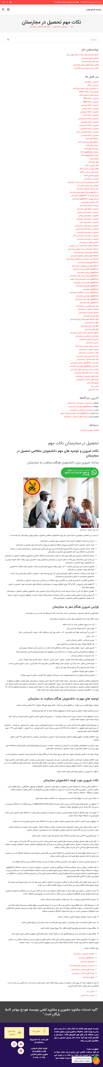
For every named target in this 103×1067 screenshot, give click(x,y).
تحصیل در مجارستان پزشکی (88, 215)
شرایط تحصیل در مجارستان (89, 312)
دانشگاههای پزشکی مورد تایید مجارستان (84, 275)
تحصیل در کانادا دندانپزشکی (88, 118)
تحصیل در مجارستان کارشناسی (88, 232)
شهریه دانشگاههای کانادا (90, 155)
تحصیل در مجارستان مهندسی (88, 239)
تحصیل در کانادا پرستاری (90, 105)
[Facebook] (10, 2)
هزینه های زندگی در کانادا (89, 172)
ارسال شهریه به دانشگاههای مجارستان (85, 195)
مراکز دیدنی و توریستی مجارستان (86, 68)
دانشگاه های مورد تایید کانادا (88, 142)
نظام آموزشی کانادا (92, 165)
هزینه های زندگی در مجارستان (83, 973)
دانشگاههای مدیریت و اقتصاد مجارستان (84, 292)
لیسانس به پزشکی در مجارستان (87, 336)
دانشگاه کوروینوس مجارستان (88, 262)
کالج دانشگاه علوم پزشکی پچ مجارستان (84, 319)
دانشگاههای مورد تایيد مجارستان (87, 299)
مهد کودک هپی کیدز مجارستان (87, 356)
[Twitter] (7, 2)
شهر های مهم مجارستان (90, 61)
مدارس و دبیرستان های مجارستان (82, 965)
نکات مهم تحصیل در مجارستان (88, 359)
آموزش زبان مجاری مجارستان (88, 185)
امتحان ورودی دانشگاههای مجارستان (85, 198)
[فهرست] (8, 9)
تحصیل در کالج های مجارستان (88, 209)
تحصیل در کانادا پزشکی (90, 108)
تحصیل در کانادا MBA (91, 101)
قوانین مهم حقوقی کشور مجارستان (86, 64)
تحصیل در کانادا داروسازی (89, 111)
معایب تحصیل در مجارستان (89, 352)
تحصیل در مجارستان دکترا (89, 222)
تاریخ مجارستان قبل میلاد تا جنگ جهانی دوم (83, 54)
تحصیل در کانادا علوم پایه (90, 121)
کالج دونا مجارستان (92, 322)
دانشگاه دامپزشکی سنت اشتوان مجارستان (83, 249)
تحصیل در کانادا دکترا (91, 115)
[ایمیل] (21, 1044)
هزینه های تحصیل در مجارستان (82, 969)
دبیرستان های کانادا (91, 148)
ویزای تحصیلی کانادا (91, 175)
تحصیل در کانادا (93, 85)
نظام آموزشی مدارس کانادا (89, 168)
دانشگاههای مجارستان (86, 957)
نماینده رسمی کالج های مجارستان (86, 372)
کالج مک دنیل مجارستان (90, 326)
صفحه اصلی (94, 158)
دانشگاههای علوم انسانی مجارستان (86, 282)
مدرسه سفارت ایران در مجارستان (87, 346)
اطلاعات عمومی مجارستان (89, 430)
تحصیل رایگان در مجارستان (89, 242)
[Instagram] (3, 2)
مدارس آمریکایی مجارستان (89, 339)
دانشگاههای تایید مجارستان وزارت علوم (85, 279)
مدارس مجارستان (92, 342)
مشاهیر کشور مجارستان (90, 58)
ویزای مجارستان (88, 977)
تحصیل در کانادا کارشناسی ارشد (87, 132)
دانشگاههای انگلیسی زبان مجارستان (86, 269)
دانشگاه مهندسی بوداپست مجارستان (85, 265)
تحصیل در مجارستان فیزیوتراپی (87, 229)
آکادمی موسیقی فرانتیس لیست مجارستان (83, 182)
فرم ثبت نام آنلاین (87, 995)
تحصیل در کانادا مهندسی (90, 135)
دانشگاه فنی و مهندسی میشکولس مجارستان (83, 259)
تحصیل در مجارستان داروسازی (88, 218)
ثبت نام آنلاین (93, 389)
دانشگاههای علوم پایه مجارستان (87, 285)
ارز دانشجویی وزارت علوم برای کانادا (86, 88)
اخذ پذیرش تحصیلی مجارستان (87, 188)
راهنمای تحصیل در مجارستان (88, 309)
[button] (3, 9)
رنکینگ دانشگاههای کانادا (90, 152)
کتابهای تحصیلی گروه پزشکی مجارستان (84, 332)
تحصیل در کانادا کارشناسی (89, 128)
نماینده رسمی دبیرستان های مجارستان (85, 369)
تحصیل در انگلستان (92, 81)
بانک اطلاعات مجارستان (90, 202)
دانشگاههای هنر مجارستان (89, 302)
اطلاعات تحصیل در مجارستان (83, 953)
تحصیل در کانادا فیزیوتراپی (89, 125)
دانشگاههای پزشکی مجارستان (88, 272)
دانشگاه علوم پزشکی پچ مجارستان (86, 252)
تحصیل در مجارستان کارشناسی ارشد (86, 235)
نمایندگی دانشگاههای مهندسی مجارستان (84, 366)
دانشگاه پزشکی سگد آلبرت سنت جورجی (84, 245)
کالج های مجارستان (87, 961)
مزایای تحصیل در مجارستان (89, 349)
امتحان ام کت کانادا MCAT (89, 91)
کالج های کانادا (93, 162)
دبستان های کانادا (92, 145)
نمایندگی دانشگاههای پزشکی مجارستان (84, 362)
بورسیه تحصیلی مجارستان (89, 205)
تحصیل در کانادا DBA (91, 98)
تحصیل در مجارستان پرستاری (88, 212)
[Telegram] (21, 1051)
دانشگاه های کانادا (92, 138)
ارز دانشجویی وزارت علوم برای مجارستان (84, 192)
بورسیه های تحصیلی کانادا (89, 95)
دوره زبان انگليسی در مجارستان (87, 306)
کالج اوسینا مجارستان (91, 316)
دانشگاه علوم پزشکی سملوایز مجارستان (84, 255)
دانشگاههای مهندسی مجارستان (87, 295)
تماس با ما (90, 991)
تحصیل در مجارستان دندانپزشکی (87, 225)
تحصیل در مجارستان (91, 178)
